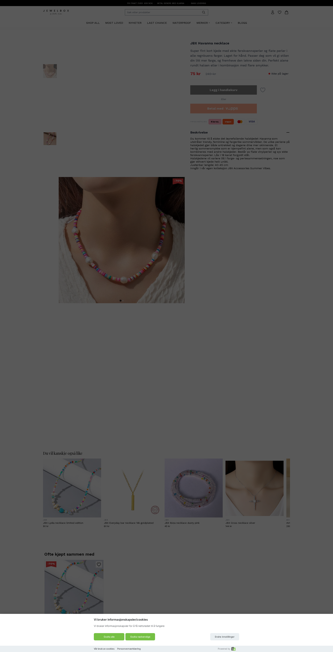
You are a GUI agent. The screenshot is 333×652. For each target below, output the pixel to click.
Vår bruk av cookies (104, 648)
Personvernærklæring (129, 648)
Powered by (224, 648)
